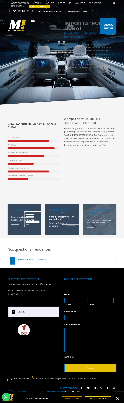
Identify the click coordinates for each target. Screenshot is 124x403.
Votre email (71, 311)
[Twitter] (14, 11)
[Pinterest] (19, 11)
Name (68, 294)
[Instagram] (23, 11)
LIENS (21, 312)
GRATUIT (108, 26)
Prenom (68, 305)
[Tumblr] (28, 11)
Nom (92, 305)
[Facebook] (10, 11)
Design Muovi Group (74, 392)
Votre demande (72, 324)
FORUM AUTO (72, 399)
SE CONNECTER (98, 399)
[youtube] (32, 11)
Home (80, 92)
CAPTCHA (68, 357)
